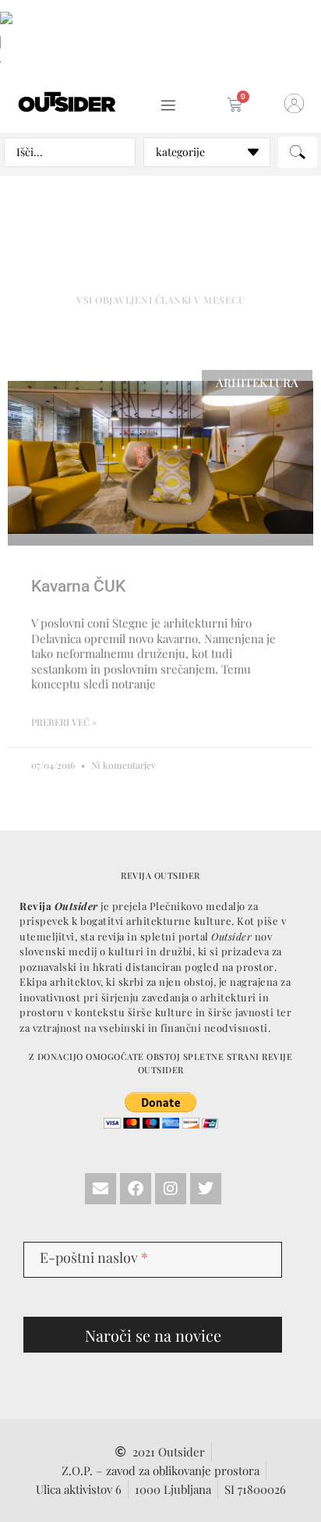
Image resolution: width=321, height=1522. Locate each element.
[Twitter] (205, 1188)
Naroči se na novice (153, 1335)
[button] (168, 105)
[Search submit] (297, 152)
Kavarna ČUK (78, 586)
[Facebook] (135, 1188)
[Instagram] (170, 1188)
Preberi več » (64, 722)
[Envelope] (100, 1188)
